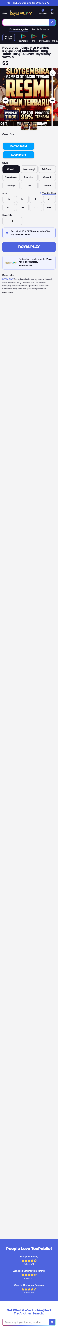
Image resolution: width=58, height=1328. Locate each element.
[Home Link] (20, 13)
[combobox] (25, 22)
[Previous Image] (5, 100)
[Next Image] (52, 100)
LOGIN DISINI (18, 154)
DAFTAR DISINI (18, 146)
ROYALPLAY (29, 246)
